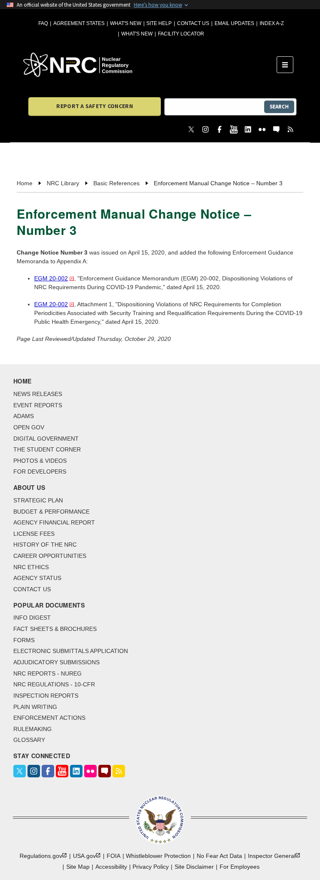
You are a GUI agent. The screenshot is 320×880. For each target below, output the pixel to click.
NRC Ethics (31, 567)
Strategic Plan (38, 500)
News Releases (37, 394)
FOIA (113, 855)
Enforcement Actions (49, 717)
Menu (287, 64)
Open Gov (28, 427)
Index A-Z (272, 23)
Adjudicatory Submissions (56, 662)
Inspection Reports (45, 695)
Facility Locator (181, 34)
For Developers (39, 471)
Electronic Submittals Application (70, 651)
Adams (23, 416)
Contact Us (193, 23)
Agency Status (37, 578)
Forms (24, 640)
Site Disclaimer (194, 866)
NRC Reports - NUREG (47, 673)
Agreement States (79, 23)
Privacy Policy (150, 866)
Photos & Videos (40, 460)
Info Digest (32, 617)
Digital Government (46, 438)
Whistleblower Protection (158, 855)
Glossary (29, 739)
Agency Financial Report (54, 522)
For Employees (240, 866)
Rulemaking (32, 729)
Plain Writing (35, 706)
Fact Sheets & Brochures (55, 628)
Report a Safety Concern (94, 106)
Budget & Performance (51, 511)
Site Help (159, 23)
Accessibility (111, 866)
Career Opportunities (49, 555)
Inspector (271, 855)
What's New (125, 23)
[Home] (150, 64)
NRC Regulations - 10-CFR (54, 684)
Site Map (78, 866)
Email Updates (234, 23)
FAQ (43, 23)
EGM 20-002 (51, 278)
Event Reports (37, 405)
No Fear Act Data (219, 855)
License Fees (34, 533)
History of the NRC (45, 544)
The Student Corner (47, 449)
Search (279, 106)
